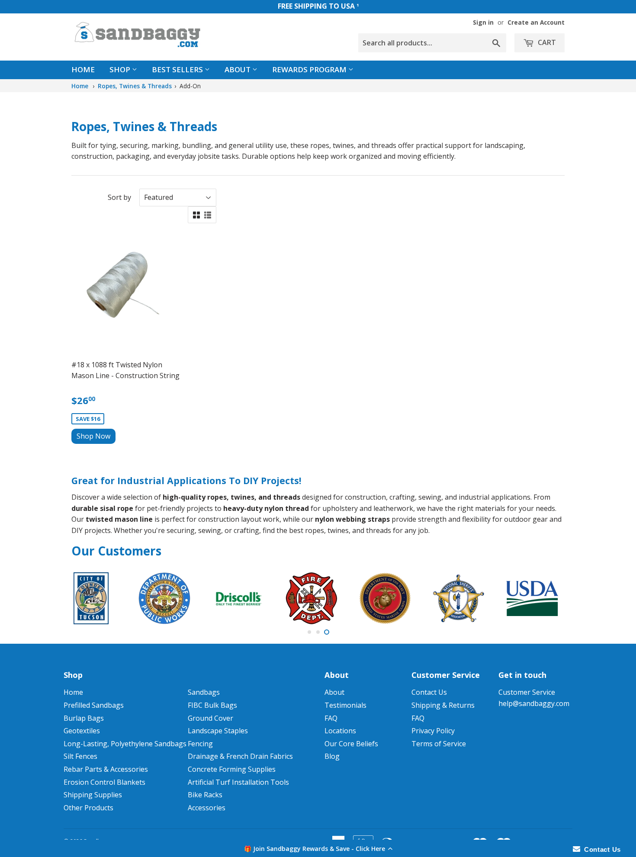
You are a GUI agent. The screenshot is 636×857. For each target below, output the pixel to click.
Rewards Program (310, 69)
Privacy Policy (433, 730)
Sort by (119, 197)
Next (546, 598)
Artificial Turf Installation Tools (238, 782)
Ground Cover (210, 718)
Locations (340, 730)
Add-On (190, 86)
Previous (90, 598)
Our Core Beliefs (351, 743)
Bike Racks (205, 794)
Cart (546, 42)
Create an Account (536, 22)
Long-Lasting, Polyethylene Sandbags (125, 743)
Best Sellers (178, 69)
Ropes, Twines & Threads (135, 86)
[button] (318, 848)
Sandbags (204, 692)
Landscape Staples (218, 730)
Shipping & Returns (443, 705)
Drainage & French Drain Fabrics (240, 756)
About (238, 69)
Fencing (200, 743)
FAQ (330, 718)
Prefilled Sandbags (94, 705)
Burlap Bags (84, 718)
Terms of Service (438, 743)
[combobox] (432, 42)
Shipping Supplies (93, 794)
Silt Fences (80, 756)
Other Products (88, 807)
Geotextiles (82, 730)
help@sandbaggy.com (533, 703)
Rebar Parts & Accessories (106, 769)
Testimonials (345, 705)
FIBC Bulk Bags (212, 705)
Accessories (206, 807)
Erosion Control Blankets (104, 782)
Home (83, 69)
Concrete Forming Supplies (232, 769)
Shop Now (93, 436)
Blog (332, 756)
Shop (120, 69)
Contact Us (429, 692)
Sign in (483, 22)
